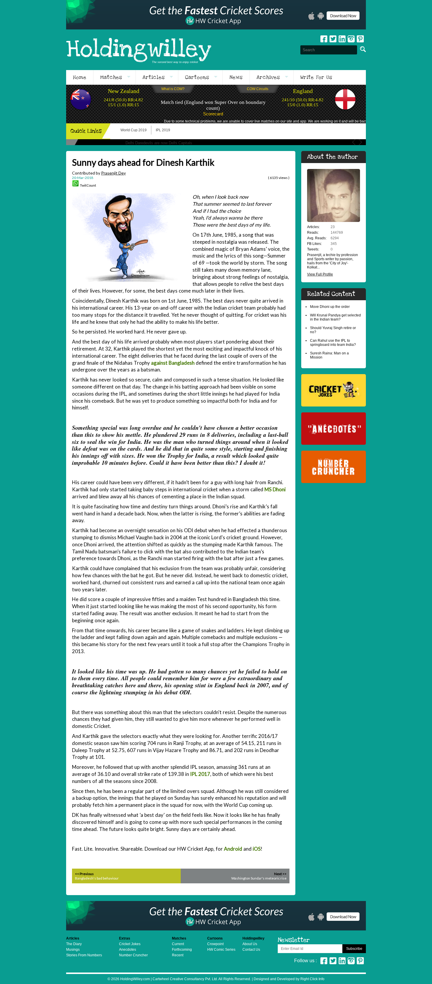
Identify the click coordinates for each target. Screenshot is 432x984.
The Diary (74, 944)
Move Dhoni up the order (330, 307)
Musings (73, 950)
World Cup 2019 (133, 130)
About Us (249, 944)
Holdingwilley (138, 49)
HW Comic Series (221, 950)
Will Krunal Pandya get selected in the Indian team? (335, 317)
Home (79, 77)
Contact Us (251, 950)
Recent (177, 955)
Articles (154, 77)
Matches (111, 77)
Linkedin (342, 38)
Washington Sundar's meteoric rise (259, 878)
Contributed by (99, 172)
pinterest (360, 38)
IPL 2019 (163, 130)
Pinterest (360, 960)
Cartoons (197, 77)
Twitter (332, 38)
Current (178, 944)
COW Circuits (257, 89)
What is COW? (173, 89)
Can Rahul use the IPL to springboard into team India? (333, 342)
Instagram (351, 38)
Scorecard (213, 113)
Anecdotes (127, 950)
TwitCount (88, 185)
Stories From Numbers (84, 955)
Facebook (323, 38)
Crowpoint (215, 944)
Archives (268, 77)
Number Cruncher (133, 955)
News (236, 77)
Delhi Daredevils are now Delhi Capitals (158, 143)
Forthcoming (182, 950)
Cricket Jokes (129, 944)
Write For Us (316, 77)
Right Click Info (311, 979)
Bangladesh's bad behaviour (97, 878)
